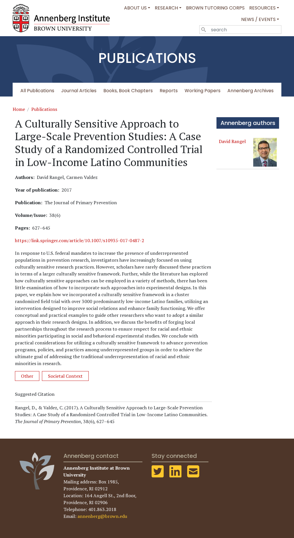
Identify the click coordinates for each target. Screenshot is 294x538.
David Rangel (232, 141)
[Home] (63, 18)
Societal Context (65, 376)
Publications (44, 109)
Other (27, 376)
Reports (169, 90)
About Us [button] (135, 8)
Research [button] (166, 8)
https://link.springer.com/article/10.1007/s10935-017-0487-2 (79, 240)
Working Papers (202, 90)
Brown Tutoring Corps (215, 8)
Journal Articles (78, 90)
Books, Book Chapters (128, 90)
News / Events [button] (258, 19)
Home (19, 109)
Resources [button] (262, 8)
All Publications (37, 90)
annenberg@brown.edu (102, 516)
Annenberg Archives (250, 90)
